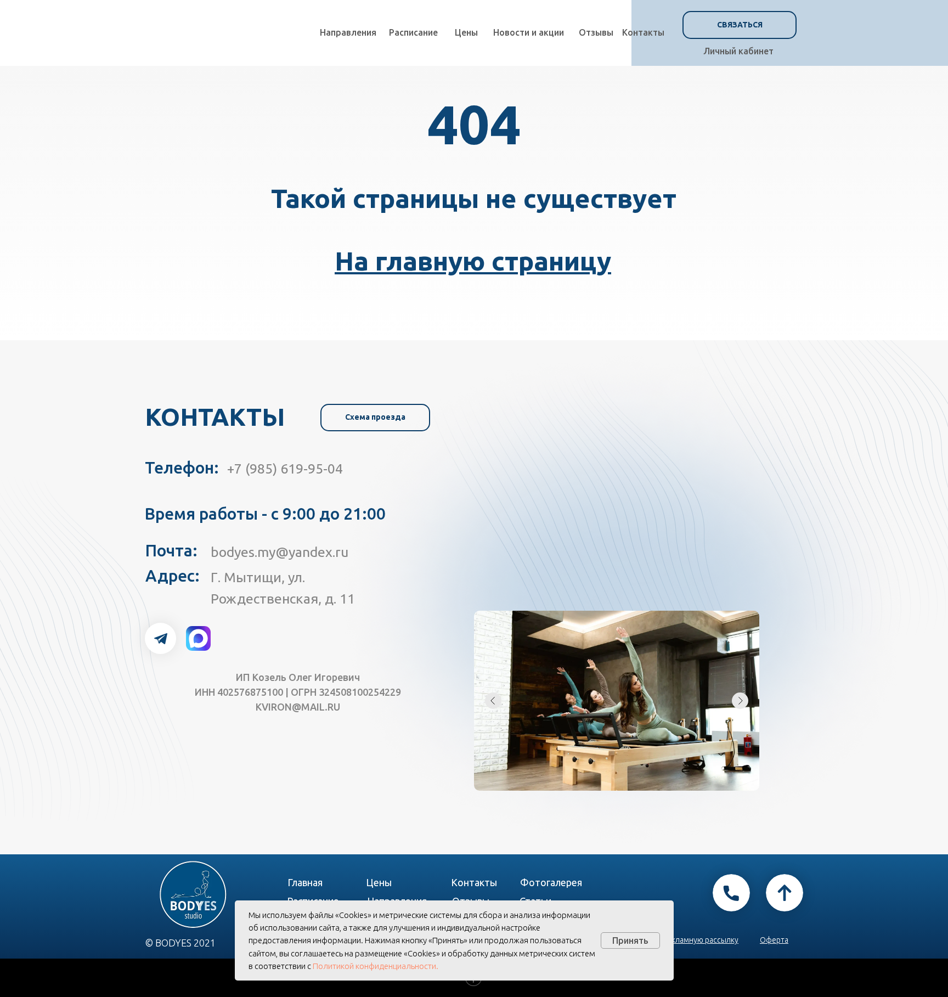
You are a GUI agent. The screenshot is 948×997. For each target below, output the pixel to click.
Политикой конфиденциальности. (375, 966)
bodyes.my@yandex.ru (279, 552)
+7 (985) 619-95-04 (285, 468)
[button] (739, 25)
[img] (160, 638)
